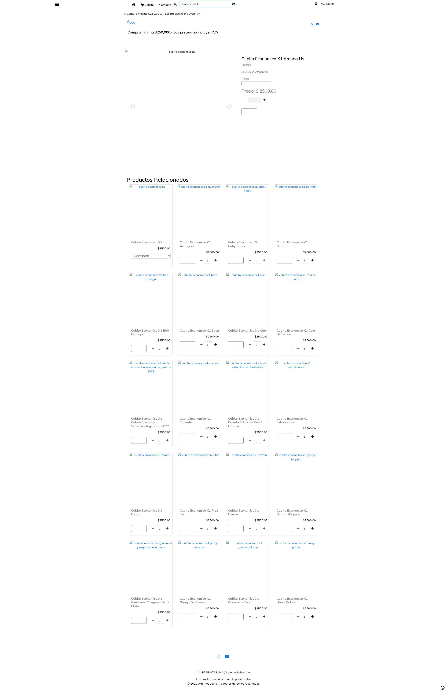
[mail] (317, 24)
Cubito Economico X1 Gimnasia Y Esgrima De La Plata (150, 602)
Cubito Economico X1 (146, 242)
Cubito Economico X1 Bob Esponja (150, 332)
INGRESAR (326, 3)
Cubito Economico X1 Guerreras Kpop (243, 600)
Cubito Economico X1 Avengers (195, 244)
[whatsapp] (442, 687)
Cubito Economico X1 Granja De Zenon (195, 600)
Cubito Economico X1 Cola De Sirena (296, 332)
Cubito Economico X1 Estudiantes (292, 420)
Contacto (165, 4)
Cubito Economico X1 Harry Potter (292, 600)
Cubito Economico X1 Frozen (243, 512)
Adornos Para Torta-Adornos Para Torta (256, 83)
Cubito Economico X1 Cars (247, 330)
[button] (132, 106)
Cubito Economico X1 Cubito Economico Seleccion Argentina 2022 (150, 422)
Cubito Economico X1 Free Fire (199, 512)
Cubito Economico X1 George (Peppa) (292, 512)
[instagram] (312, 24)
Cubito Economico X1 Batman (292, 244)
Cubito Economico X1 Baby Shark (243, 244)
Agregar (249, 112)
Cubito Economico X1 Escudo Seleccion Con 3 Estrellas (245, 422)
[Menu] (57, 4)
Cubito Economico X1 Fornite (146, 512)
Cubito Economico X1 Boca (199, 330)
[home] (133, 4)
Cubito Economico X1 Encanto (195, 420)
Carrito (149, 4)
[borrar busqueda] (233, 4)
